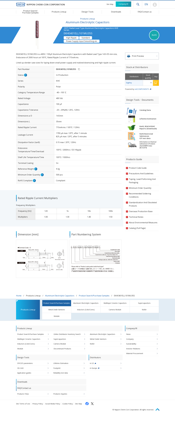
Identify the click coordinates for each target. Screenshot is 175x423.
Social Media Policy (52, 404)
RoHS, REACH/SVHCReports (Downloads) (148, 127)
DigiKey (129, 83)
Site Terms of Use (23, 404)
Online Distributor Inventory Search (67, 334)
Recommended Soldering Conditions (140, 195)
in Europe (93, 368)
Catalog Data (145, 110)
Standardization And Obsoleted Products (143, 204)
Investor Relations (133, 349)
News (128, 334)
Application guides (24, 373)
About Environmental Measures (143, 222)
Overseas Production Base (140, 211)
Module (57, 316)
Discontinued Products (62, 349)
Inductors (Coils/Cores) (86, 309)
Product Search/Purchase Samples (94, 295)
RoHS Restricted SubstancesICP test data (146, 136)
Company (130, 339)
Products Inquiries (60, 394)
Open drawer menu (138, 4)
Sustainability (131, 344)
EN (146, 4)
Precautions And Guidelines (141, 173)
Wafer (144, 309)
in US (92, 363)
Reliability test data (60, 373)
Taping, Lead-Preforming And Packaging (142, 181)
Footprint (56, 368)
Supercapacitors (144, 303)
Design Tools (87, 11)
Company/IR (123, 4)
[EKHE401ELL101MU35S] (79, 69)
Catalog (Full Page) (137, 228)
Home (18, 295)
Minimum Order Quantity (140, 188)
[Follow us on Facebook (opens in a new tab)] (87, 403)
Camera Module (115, 309)
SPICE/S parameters (25, 363)
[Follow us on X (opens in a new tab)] (92, 403)
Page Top (159, 409)
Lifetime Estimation (148, 119)
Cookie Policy (67, 404)
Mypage (155, 4)
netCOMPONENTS (142, 89)
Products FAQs (23, 394)
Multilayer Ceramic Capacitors (115, 303)
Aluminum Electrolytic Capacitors (59, 295)
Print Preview (138, 56)
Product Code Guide (138, 168)
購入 (156, 83)
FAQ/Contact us (145, 11)
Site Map (110, 4)
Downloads (116, 11)
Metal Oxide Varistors (56, 309)
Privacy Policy (37, 404)
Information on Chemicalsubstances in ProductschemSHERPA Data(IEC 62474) (148, 145)
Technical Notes (136, 217)
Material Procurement (134, 353)
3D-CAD (20, 368)
